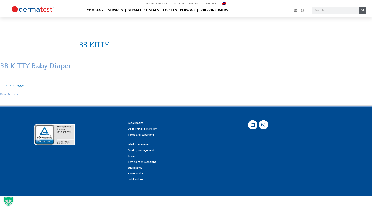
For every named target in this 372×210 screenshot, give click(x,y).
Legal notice (135, 123)
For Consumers (214, 10)
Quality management (141, 150)
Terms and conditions (141, 134)
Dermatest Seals (143, 10)
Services (115, 10)
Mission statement (140, 144)
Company (95, 10)
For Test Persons (179, 10)
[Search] (362, 10)
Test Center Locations (142, 162)
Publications (135, 179)
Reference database (186, 3)
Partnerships (135, 173)
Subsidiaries (135, 167)
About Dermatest (157, 3)
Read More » (9, 94)
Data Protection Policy (142, 128)
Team (131, 156)
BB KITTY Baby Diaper (35, 65)
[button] (8, 201)
